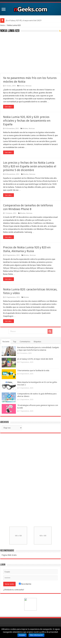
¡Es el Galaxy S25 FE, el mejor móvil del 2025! (24, 20)
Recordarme (26, 584)
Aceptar (22, 635)
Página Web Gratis (9, 555)
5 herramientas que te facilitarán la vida (33, 370)
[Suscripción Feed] (60, 31)
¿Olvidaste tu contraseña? (13, 590)
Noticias (28, 86)
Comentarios (25, 342)
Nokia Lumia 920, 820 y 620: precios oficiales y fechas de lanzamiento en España (26, 120)
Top (14, 342)
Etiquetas (37, 342)
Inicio (2, 25)
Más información (36, 635)
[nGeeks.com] (30, 8)
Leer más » (8, 107)
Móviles (22, 86)
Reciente (6, 342)
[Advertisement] (21, 52)
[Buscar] (50, 331)
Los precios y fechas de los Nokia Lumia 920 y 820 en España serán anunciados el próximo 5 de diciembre (29, 166)
